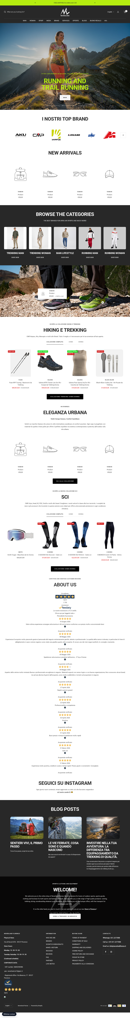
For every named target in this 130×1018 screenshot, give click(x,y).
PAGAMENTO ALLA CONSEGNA (83, 964)
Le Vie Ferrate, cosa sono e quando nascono (63, 846)
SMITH (20, 552)
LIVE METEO (50, 964)
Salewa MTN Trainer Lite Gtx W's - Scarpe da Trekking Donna (50, 384)
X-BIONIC (50, 552)
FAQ (47, 957)
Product (20, 195)
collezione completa (55, 342)
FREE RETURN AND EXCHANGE (83, 954)
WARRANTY (76, 944)
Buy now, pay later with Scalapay (65, 3)
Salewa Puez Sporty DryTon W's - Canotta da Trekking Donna (80, 384)
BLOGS (84, 21)
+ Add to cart (59, 296)
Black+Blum (109, 380)
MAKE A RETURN (52, 947)
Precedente (61, 616)
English (110, 12)
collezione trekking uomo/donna (65, 396)
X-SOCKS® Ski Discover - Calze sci (50, 555)
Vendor (20, 191)
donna (81, 342)
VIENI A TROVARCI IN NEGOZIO (65, 916)
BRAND (56, 21)
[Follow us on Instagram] (111, 952)
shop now (15, 257)
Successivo (69, 616)
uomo (65, 97)
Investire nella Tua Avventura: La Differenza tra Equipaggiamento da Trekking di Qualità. (102, 850)
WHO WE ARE (50, 938)
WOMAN (32, 21)
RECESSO (49, 951)
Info (105, 21)
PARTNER (49, 960)
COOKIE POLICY (77, 951)
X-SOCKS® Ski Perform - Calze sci (79, 555)
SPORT (41, 21)
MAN (24, 21)
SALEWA (50, 380)
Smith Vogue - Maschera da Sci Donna (21, 555)
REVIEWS (49, 954)
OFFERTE (76, 21)
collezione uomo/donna (65, 569)
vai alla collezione (65, 481)
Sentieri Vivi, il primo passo (26, 844)
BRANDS (49, 941)
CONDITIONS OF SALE (79, 941)
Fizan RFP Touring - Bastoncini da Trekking (20, 384)
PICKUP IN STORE (78, 957)
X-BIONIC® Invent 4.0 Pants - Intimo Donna (109, 556)
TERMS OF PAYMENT (79, 938)
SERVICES (65, 21)
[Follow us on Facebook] (105, 952)
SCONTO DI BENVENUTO (54, 944)
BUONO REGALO (95, 21)
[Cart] (125, 12)
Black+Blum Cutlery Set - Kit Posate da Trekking (109, 384)
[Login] (118, 12)
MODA (49, 21)
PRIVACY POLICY (78, 960)
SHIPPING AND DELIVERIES (81, 947)
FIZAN (20, 380)
